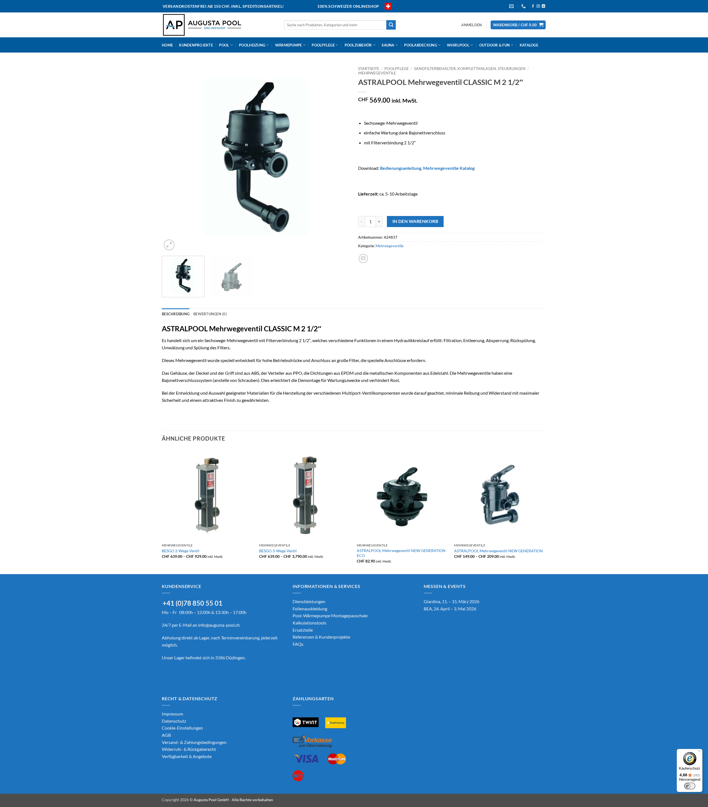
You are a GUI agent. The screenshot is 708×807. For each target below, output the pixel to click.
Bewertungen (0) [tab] (210, 314)
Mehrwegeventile (377, 73)
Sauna (388, 45)
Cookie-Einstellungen (182, 727)
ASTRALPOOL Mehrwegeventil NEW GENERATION (498, 550)
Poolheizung (252, 45)
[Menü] (699, 752)
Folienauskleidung (310, 608)
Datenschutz (174, 720)
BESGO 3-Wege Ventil (278, 550)
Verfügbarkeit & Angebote (187, 756)
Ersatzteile (303, 629)
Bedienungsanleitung (400, 168)
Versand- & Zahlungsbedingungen (194, 742)
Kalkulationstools (309, 622)
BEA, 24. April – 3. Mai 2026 (450, 608)
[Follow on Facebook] (533, 6)
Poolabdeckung (420, 45)
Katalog (449, 168)
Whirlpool (458, 45)
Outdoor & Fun (494, 45)
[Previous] (173, 157)
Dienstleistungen (309, 601)
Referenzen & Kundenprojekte (321, 636)
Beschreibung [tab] (175, 314)
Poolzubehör (358, 45)
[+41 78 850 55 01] (524, 6)
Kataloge (529, 45)
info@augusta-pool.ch (219, 625)
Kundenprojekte (196, 45)
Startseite (368, 68)
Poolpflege (323, 45)
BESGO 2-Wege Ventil (180, 550)
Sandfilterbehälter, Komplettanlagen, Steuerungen (469, 68)
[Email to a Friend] (363, 258)
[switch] (689, 786)
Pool (224, 45)
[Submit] (391, 25)
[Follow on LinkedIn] (543, 6)
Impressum (172, 713)
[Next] (339, 157)
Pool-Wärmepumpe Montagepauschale (330, 615)
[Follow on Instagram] (538, 6)
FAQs (298, 644)
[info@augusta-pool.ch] (512, 6)
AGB (166, 735)
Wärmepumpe (288, 45)
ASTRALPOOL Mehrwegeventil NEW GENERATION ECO (401, 553)
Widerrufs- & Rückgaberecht (189, 749)
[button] (471, 25)
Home (167, 45)
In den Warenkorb (415, 221)
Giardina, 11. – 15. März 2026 (451, 601)
